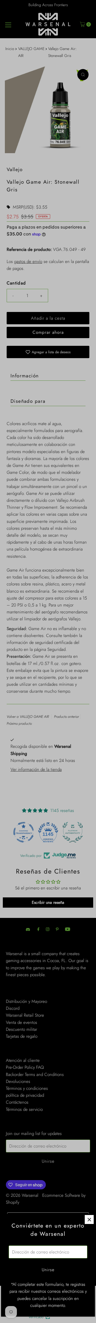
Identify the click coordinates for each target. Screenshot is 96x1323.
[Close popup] (89, 1219)
